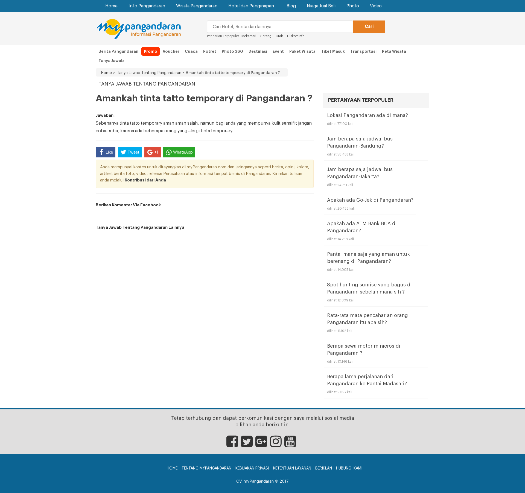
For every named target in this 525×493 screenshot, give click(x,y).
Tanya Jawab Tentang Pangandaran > (149, 73)
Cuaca (191, 51)
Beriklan (323, 468)
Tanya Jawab (111, 61)
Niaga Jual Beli (321, 6)
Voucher (171, 51)
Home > (108, 73)
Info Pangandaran (147, 6)
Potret (209, 51)
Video (376, 6)
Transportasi (363, 51)
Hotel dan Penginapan (251, 6)
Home (111, 6)
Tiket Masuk (333, 51)
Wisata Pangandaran (196, 6)
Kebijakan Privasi (252, 468)
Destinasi (258, 51)
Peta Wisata (394, 51)
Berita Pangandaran (118, 51)
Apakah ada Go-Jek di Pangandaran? (370, 200)
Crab (279, 36)
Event (278, 51)
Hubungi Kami (349, 468)
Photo (352, 6)
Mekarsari (248, 36)
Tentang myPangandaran (206, 468)
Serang (266, 36)
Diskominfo (295, 36)
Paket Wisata (302, 51)
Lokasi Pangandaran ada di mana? (367, 115)
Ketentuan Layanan (292, 468)
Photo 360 (232, 51)
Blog (291, 6)
